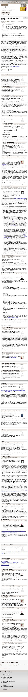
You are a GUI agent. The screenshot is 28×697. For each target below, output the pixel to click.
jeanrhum (7, 384)
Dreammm (7, 364)
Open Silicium (13, 225)
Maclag (7, 504)
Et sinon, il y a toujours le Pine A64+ (10, 19)
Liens (14, 1)
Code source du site (6, 687)
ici (11, 278)
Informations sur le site (7, 678)
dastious (7, 124)
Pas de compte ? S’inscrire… (7, 14)
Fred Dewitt (7, 21)
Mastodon (10, 643)
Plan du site (5, 689)
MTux (6, 410)
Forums (19, 1)
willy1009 (7, 442)
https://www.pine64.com (15, 66)
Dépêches (3, 1)
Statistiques (5, 685)
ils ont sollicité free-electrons (20, 198)
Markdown (4, 69)
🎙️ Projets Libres (11, 2)
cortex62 (8, 143)
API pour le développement (8, 686)
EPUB (11, 69)
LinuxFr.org (23, 6)
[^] (1, 86)
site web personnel (14, 187)
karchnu (7, 353)
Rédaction (25, 1)
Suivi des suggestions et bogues (9, 681)
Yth (6, 643)
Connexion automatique (7, 10)
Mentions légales (6, 674)
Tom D (6, 96)
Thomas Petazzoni (9, 256)
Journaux (9, 1)
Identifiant (3, 7)
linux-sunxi (4, 164)
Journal (3, 18)
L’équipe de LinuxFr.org (7, 677)
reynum (6, 273)
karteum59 (7, 187)
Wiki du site (5, 682)
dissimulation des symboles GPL (11, 491)
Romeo (7, 586)
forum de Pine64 (12, 357)
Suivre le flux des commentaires (10, 662)
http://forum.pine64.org (13, 317)
